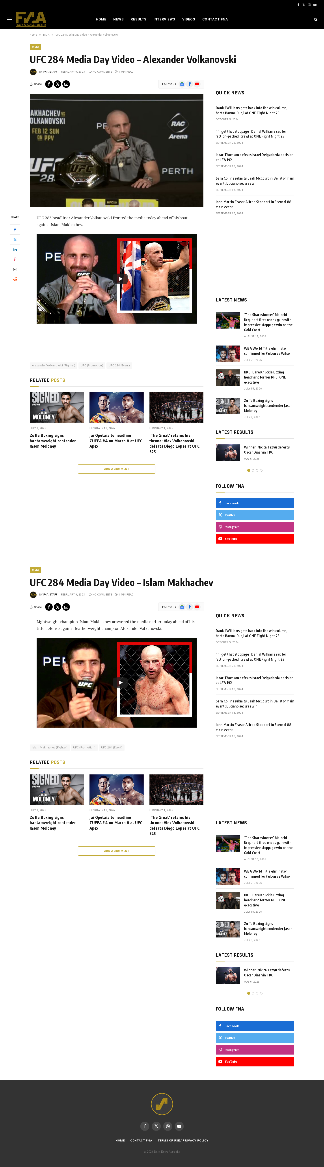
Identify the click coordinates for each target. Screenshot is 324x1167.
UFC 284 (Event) (119, 365)
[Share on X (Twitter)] (57, 84)
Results (138, 19)
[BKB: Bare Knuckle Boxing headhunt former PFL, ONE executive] (228, 377)
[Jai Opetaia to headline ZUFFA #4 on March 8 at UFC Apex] (116, 407)
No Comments (102, 71)
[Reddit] (15, 279)
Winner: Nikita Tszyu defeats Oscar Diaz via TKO (267, 449)
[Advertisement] (255, 256)
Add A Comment (116, 468)
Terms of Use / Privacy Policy (183, 1140)
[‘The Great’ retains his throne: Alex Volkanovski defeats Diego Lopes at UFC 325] (176, 407)
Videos (188, 19)
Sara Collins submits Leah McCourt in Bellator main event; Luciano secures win (255, 181)
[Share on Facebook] (49, 84)
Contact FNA (215, 19)
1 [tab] (249, 470)
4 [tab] (261, 470)
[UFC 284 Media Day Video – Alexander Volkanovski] (116, 150)
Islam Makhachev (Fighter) (50, 747)
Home (101, 19)
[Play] (120, 279)
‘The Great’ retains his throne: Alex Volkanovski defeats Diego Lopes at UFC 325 (174, 443)
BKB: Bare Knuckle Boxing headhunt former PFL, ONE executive (265, 377)
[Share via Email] (66, 84)
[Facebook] (15, 229)
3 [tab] (257, 470)
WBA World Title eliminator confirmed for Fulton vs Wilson (268, 351)
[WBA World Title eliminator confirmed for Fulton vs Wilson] (228, 354)
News (118, 19)
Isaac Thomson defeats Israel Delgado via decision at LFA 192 (255, 157)
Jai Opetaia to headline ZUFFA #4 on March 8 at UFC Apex (115, 440)
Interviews (164, 19)
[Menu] (9, 19)
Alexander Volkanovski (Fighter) (53, 365)
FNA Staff (50, 71)
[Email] (15, 269)
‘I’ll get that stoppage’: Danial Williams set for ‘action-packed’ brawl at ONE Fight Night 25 (251, 134)
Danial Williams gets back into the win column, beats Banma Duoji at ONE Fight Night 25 (251, 110)
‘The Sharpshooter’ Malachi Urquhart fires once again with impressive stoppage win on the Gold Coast (268, 322)
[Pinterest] (15, 259)
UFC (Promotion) (92, 365)
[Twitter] (15, 239)
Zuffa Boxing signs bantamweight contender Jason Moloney (53, 440)
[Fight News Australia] (31, 19)
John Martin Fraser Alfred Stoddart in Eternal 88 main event (253, 204)
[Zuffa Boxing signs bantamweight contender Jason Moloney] (57, 407)
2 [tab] (253, 470)
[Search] (315, 19)
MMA (35, 46)
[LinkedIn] (15, 249)
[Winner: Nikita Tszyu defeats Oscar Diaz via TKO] (228, 452)
